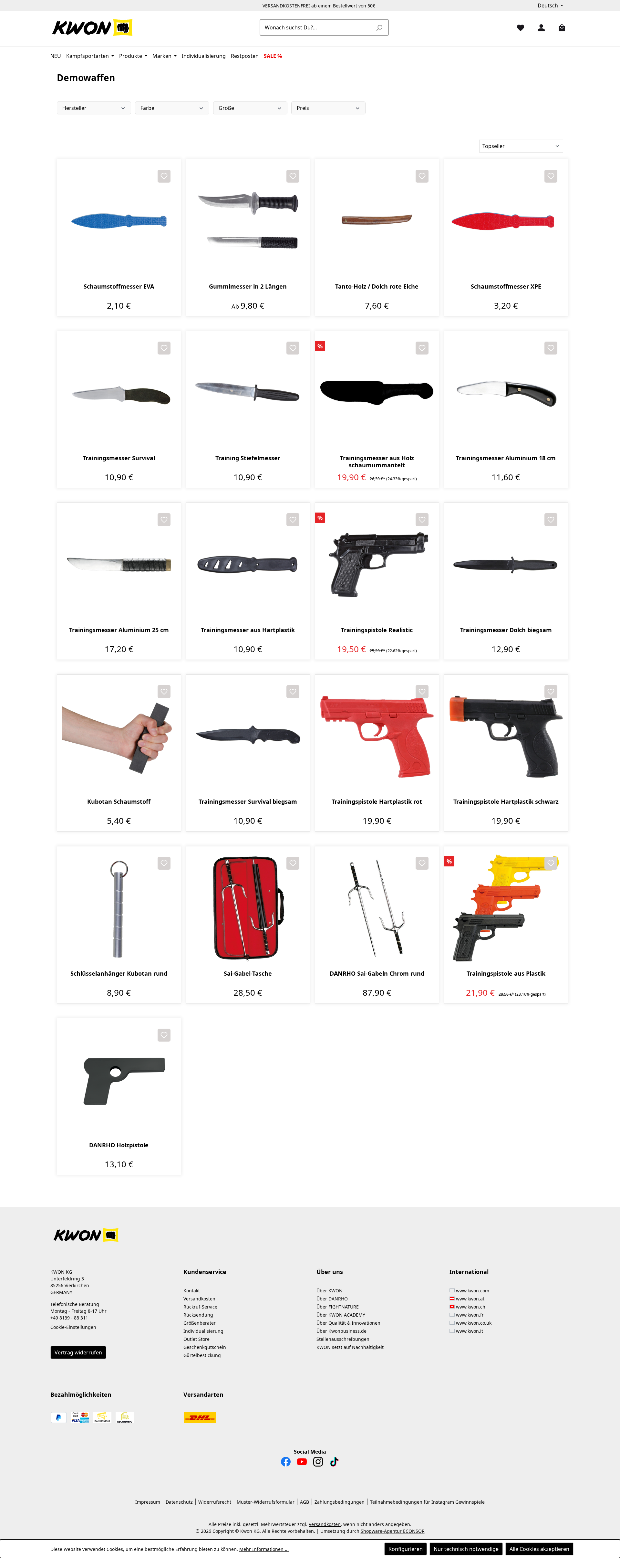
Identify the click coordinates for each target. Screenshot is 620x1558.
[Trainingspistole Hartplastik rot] (377, 736)
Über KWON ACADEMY (340, 1315)
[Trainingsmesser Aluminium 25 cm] (119, 564)
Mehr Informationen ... (264, 1549)
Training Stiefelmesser (247, 458)
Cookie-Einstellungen (73, 1327)
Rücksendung (198, 1315)
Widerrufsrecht (214, 1502)
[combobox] (317, 27)
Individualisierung (203, 1331)
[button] (310, 1231)
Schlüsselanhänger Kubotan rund (118, 973)
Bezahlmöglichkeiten (80, 1394)
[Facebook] (286, 1463)
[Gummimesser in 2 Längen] (248, 221)
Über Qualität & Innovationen (348, 1323)
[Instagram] (318, 1463)
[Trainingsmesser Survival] (119, 393)
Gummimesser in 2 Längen (248, 286)
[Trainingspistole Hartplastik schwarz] (506, 736)
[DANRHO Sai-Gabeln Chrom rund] (377, 908)
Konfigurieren (405, 1549)
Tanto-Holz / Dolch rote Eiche (376, 286)
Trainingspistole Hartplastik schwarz (506, 801)
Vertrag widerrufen (78, 1352)
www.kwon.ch (470, 1307)
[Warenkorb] (559, 27)
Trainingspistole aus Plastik (506, 973)
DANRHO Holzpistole (119, 1145)
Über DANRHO (332, 1299)
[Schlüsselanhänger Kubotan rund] (119, 908)
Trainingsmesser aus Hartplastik (248, 630)
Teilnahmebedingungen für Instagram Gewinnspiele (427, 1502)
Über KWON (329, 1291)
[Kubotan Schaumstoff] (119, 736)
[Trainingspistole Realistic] (377, 564)
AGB (304, 1502)
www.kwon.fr (470, 1315)
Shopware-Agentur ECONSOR (393, 1531)
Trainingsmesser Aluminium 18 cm (506, 458)
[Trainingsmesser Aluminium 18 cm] (506, 393)
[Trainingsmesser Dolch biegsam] (506, 564)
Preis (303, 107)
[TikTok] (334, 1463)
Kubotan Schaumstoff (118, 801)
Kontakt (191, 1291)
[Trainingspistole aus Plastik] (506, 908)
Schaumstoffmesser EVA (119, 286)
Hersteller (74, 107)
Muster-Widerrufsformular (265, 1502)
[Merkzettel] (518, 27)
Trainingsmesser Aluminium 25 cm (119, 630)
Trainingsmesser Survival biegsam (248, 801)
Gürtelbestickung (202, 1355)
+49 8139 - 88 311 (69, 1318)
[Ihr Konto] (538, 27)
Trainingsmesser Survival (119, 458)
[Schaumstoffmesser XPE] (506, 221)
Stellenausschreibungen (342, 1339)
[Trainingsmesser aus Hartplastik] (248, 564)
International (469, 1272)
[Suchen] (379, 27)
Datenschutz (179, 1502)
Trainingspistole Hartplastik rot (377, 801)
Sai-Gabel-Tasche (248, 973)
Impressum (147, 1502)
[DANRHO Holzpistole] (119, 1080)
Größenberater (199, 1323)
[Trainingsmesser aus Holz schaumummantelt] (377, 393)
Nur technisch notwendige (466, 1549)
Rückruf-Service (200, 1307)
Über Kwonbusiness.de (341, 1331)
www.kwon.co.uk (473, 1323)
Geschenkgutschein (204, 1347)
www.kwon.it (469, 1331)
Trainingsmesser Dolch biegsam (506, 630)
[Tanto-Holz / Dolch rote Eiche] (377, 221)
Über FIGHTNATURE (337, 1307)
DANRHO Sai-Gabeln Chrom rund (377, 973)
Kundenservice (204, 1272)
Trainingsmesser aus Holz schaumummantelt (377, 461)
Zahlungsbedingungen (340, 1502)
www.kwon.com (472, 1291)
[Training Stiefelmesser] (248, 393)
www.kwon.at (470, 1299)
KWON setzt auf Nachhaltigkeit (350, 1347)
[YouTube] (302, 1463)
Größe (226, 107)
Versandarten (203, 1394)
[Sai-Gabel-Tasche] (248, 908)
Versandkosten (199, 1299)
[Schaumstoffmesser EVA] (119, 221)
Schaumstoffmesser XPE (506, 286)
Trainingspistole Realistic (377, 630)
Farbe (147, 107)
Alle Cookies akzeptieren (539, 1549)
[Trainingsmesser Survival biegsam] (248, 736)
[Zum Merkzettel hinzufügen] (164, 176)
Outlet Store (196, 1339)
